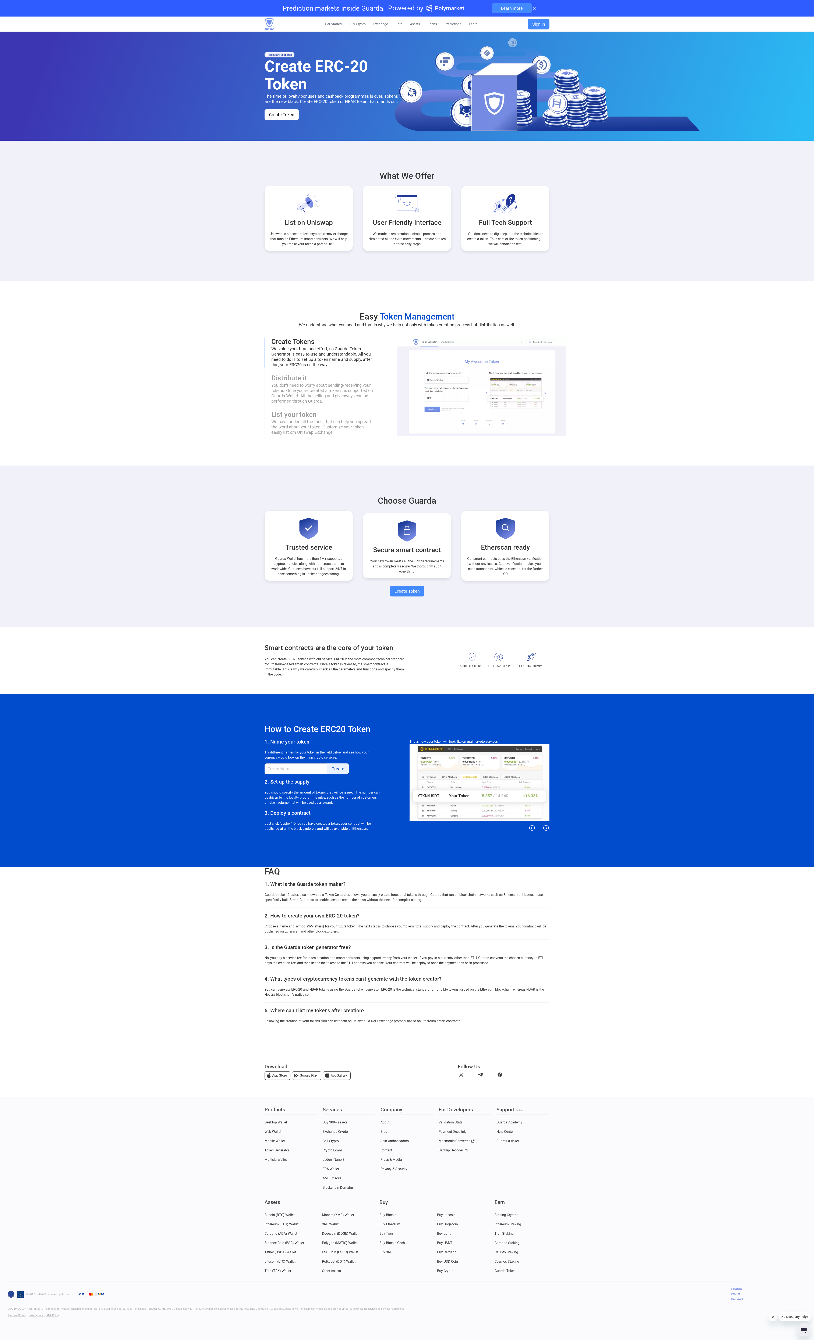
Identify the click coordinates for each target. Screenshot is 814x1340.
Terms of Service (17, 1315)
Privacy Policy (37, 1315)
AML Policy (52, 1315)
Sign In (538, 24)
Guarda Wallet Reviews (737, 1294)
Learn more (512, 8)
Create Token (281, 114)
